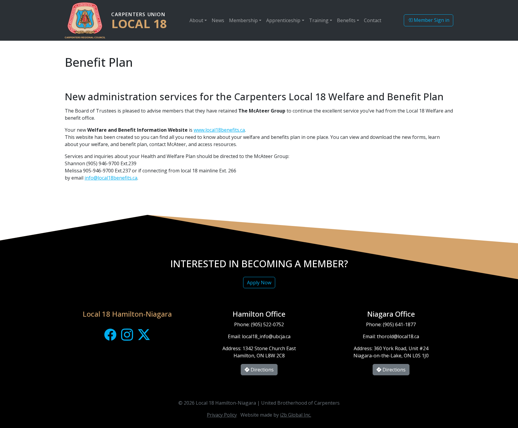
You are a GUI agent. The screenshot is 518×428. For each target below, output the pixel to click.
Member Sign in (430, 20)
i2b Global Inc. (295, 415)
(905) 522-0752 (267, 324)
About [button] (196, 20)
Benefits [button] (346, 20)
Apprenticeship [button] (283, 20)
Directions (261, 369)
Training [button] (319, 20)
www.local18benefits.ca (219, 130)
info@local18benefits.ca (111, 177)
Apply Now (259, 282)
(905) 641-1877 (399, 324)
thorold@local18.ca (398, 336)
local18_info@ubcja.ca (266, 336)
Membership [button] (243, 20)
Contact (372, 20)
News (218, 20)
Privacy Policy (222, 415)
